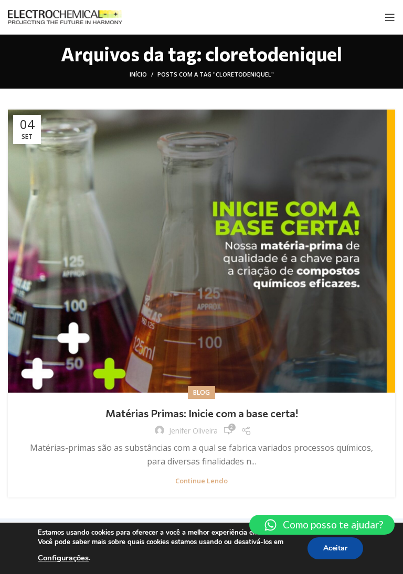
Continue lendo (201, 481)
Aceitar (335, 548)
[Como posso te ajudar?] (270, 525)
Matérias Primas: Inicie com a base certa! (201, 413)
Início (138, 74)
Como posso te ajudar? (333, 524)
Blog (201, 392)
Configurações (63, 558)
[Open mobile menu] (389, 17)
